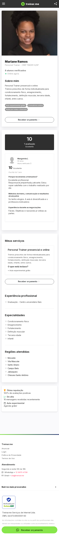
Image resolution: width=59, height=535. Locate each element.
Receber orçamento (27, 120)
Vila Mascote (13, 361)
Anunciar (5, 448)
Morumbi (12, 358)
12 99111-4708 (21, 472)
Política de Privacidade (11, 455)
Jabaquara (12, 372)
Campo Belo (13, 368)
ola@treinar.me (17, 475)
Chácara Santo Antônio (18, 375)
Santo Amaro (13, 365)
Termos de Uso (8, 458)
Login (4, 452)
